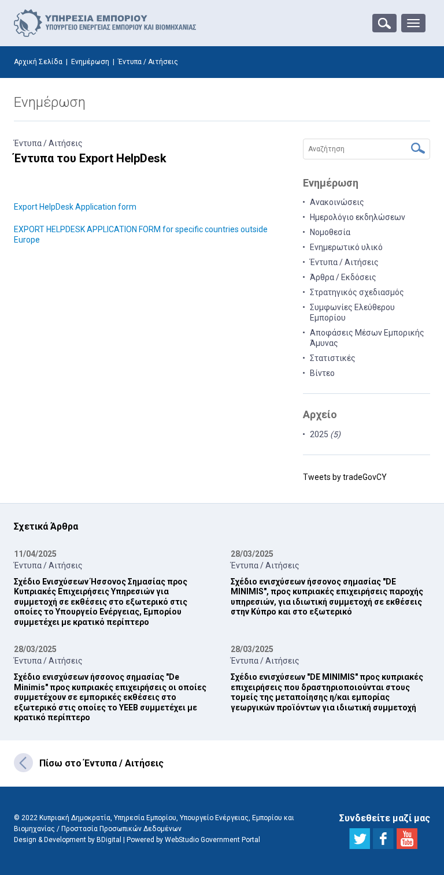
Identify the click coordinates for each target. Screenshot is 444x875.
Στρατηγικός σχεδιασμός (357, 292)
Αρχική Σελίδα (38, 62)
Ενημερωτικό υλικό (346, 247)
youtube (407, 838)
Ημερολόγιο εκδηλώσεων (357, 217)
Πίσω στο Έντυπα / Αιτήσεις (101, 763)
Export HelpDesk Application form (75, 206)
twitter (359, 838)
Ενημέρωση (90, 62)
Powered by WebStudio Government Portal (193, 840)
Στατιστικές (333, 358)
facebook (383, 838)
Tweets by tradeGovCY (345, 477)
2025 (325, 434)
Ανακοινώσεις (337, 202)
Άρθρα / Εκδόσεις (343, 277)
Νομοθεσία (330, 232)
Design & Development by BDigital (67, 840)
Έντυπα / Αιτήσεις (48, 143)
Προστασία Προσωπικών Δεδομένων (121, 829)
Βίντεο (322, 373)
